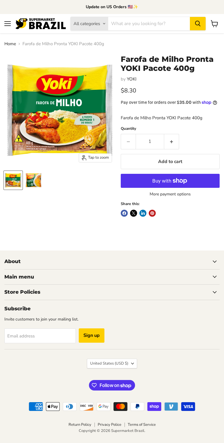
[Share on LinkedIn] (142, 213)
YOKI (131, 79)
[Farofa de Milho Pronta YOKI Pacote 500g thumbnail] (33, 180)
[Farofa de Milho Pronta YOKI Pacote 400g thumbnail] (13, 180)
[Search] (198, 23)
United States (109, 363)
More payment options (170, 194)
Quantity (128, 129)
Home (10, 43)
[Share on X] (133, 213)
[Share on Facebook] (124, 213)
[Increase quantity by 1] (171, 141)
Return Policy (80, 424)
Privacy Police (109, 424)
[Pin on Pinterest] (152, 213)
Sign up (91, 335)
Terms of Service (142, 424)
